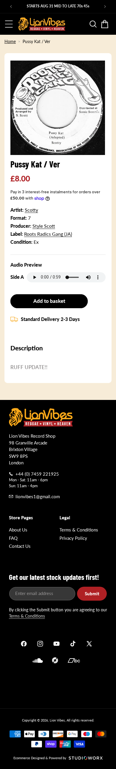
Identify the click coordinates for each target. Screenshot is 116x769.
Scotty (31, 210)
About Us (18, 529)
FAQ (13, 538)
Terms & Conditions (78, 529)
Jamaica (58, 685)
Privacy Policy (73, 538)
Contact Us (20, 546)
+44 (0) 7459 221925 (37, 474)
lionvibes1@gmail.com (37, 496)
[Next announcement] (105, 6)
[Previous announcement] (11, 6)
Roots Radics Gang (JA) (48, 234)
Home (10, 41)
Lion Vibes (57, 720)
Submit (92, 593)
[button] (8, 24)
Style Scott (43, 226)
